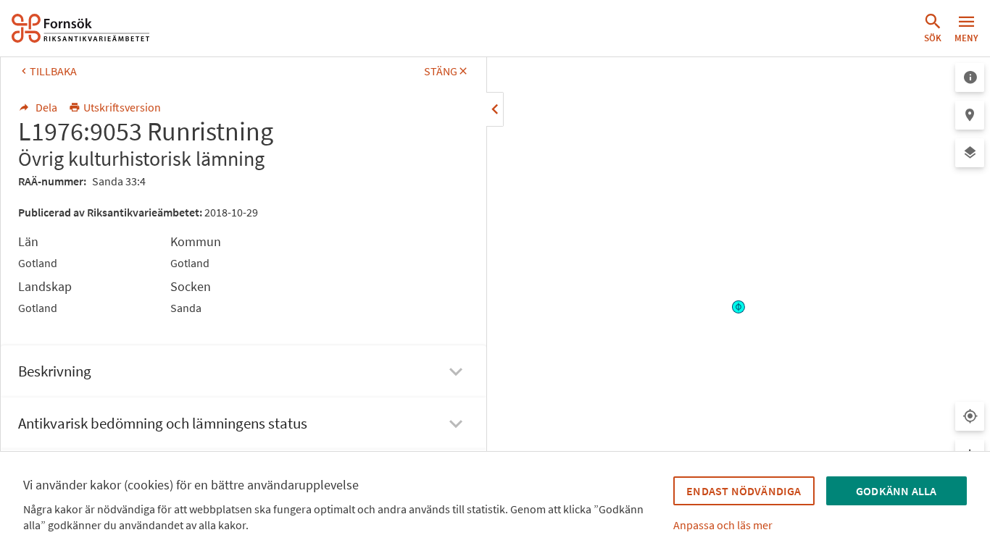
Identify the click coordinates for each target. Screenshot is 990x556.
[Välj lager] (969, 152)
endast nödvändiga (743, 491)
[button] (933, 28)
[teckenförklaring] (969, 77)
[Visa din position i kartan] (969, 416)
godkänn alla (896, 491)
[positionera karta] (969, 115)
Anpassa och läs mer (723, 525)
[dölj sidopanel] (495, 109)
